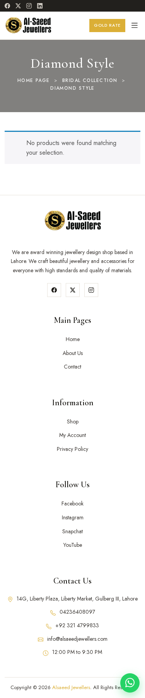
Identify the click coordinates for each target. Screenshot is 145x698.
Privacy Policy (72, 449)
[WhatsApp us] (130, 683)
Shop (72, 421)
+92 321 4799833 (77, 625)
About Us (73, 353)
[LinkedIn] (40, 6)
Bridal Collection (89, 80)
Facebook (72, 503)
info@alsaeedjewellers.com (77, 639)
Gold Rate (107, 25)
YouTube (72, 545)
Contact (72, 366)
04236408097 (77, 612)
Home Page (33, 80)
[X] (18, 6)
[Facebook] (7, 6)
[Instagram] (29, 6)
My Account (72, 435)
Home (73, 339)
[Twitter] (73, 290)
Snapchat (72, 531)
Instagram (73, 517)
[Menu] (134, 25)
